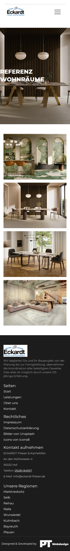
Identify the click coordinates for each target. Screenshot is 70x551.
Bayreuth (11, 526)
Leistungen (12, 397)
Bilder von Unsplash (19, 434)
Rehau (9, 503)
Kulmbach (12, 520)
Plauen (9, 532)
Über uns (11, 403)
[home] (15, 12)
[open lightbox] (35, 157)
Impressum (13, 422)
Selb (7, 497)
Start (7, 391)
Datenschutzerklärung (21, 428)
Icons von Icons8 (17, 439)
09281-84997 (23, 470)
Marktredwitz (14, 492)
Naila (7, 509)
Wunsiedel (12, 515)
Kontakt (10, 409)
